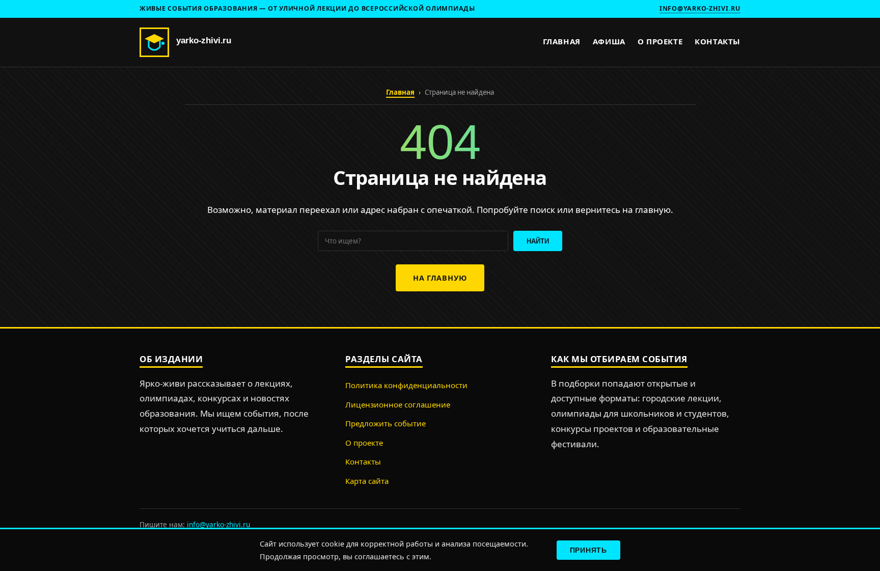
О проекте (660, 41)
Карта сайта (367, 481)
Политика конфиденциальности (406, 385)
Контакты (717, 41)
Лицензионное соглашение (397, 404)
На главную (440, 278)
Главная (562, 41)
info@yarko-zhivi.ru (699, 8)
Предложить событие (385, 423)
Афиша (609, 41)
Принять (588, 550)
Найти (538, 241)
